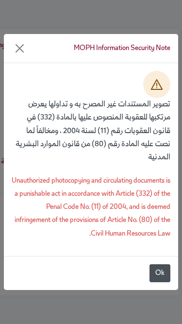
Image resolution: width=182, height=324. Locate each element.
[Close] (20, 48)
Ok (160, 273)
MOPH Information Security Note (122, 48)
